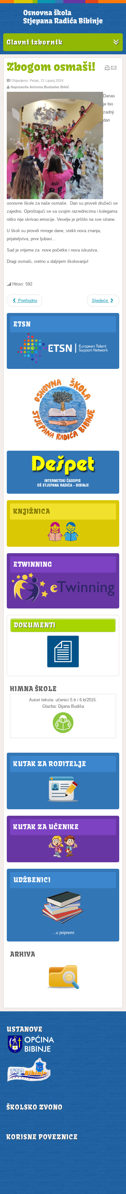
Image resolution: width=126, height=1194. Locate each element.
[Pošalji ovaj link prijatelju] (113, 69)
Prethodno (27, 300)
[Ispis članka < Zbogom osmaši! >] (107, 69)
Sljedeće (100, 300)
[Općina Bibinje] (31, 1052)
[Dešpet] (63, 487)
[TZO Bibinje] (28, 1081)
